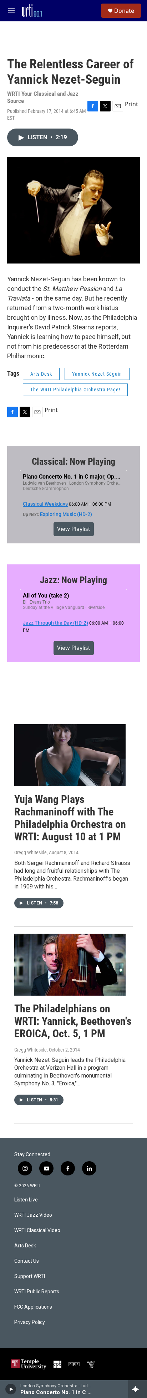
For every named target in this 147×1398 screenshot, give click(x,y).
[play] (10, 1389)
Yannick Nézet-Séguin (97, 374)
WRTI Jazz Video (33, 1215)
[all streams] (137, 1389)
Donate (124, 10)
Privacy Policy (29, 1322)
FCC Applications (33, 1307)
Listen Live (26, 1200)
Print (131, 104)
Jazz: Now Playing (73, 580)
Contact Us (26, 1261)
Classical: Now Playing (74, 461)
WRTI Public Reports (36, 1291)
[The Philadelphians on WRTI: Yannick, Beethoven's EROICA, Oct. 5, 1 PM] (70, 965)
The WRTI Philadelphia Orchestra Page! (75, 389)
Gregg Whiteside (30, 852)
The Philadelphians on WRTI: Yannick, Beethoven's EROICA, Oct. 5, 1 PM (73, 1021)
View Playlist (73, 529)
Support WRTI (29, 1276)
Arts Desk (41, 374)
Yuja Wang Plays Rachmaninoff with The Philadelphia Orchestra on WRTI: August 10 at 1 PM (70, 818)
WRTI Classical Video (37, 1230)
